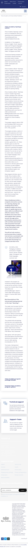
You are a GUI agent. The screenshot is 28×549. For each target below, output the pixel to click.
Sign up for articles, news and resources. (10, 486)
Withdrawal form (5, 469)
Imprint (6, 1)
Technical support (16, 402)
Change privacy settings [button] (7, 472)
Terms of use (13, 1)
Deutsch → (24, 6)
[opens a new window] (2, 538)
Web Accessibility (5, 477)
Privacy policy (21, 1)
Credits (14, 3)
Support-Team (16, 419)
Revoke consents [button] (19, 475)
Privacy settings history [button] (20, 472)
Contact (20, 3)
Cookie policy (7, 3)
